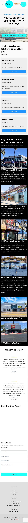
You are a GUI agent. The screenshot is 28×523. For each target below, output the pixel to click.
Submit (14, 474)
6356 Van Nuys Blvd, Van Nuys (13, 170)
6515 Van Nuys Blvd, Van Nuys (13, 206)
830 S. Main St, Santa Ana (11, 343)
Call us (23, 4)
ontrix (17, 519)
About (14, 494)
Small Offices (14, 492)
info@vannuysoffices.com (14, 505)
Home (14, 490)
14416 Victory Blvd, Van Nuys (12, 277)
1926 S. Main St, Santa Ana (11, 318)
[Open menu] (3, 4)
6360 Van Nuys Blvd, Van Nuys (13, 241)
